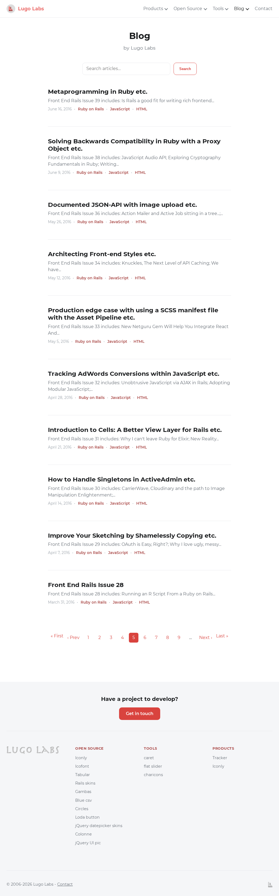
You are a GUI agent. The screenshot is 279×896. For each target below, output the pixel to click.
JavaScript (120, 109)
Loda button (87, 817)
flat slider (153, 766)
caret (149, 757)
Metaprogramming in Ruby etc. (97, 91)
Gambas (83, 791)
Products (153, 8)
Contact (263, 8)
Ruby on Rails (91, 109)
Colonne (83, 834)
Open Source (188, 8)
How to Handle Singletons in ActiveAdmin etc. (121, 479)
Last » (222, 635)
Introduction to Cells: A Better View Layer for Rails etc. (135, 430)
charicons (153, 774)
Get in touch (139, 713)
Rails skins (85, 783)
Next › (205, 637)
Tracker (220, 757)
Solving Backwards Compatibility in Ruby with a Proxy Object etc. (134, 144)
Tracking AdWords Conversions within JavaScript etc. (133, 373)
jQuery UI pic (88, 842)
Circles (81, 808)
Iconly (81, 757)
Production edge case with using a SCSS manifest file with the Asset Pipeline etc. (133, 313)
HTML (141, 109)
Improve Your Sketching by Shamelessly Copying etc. (132, 535)
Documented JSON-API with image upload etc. (122, 204)
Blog (239, 8)
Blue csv (83, 800)
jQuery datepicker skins (98, 825)
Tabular (82, 774)
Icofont (82, 766)
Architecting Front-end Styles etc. (102, 254)
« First (57, 635)
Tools (218, 8)
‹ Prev (73, 637)
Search (185, 69)
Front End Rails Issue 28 (86, 585)
